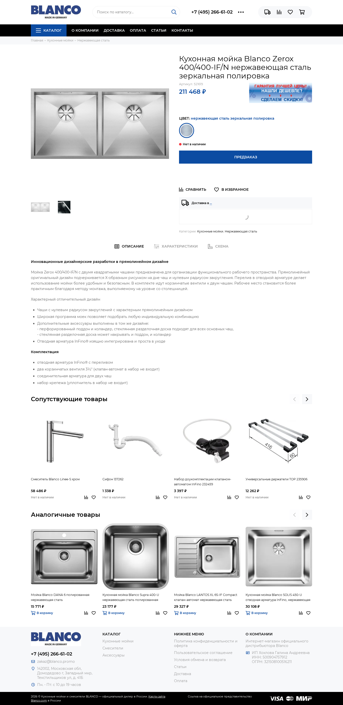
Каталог (52, 30)
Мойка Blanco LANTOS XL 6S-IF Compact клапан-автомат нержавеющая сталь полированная (205, 597)
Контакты (182, 30)
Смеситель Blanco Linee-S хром (55, 479)
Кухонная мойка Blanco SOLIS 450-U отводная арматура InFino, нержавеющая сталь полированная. (278, 597)
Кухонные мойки (210, 231)
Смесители (112, 648)
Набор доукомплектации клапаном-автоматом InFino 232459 (202, 481)
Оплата (138, 30)
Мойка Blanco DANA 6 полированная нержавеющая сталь (60, 597)
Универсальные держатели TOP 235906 (276, 479)
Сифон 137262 (113, 479)
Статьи (158, 30)
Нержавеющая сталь (241, 231)
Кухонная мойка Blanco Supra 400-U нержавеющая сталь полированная (130, 597)
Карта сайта (156, 696)
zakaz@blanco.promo (56, 661)
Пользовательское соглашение (203, 652)
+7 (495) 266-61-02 (212, 12)
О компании (85, 30)
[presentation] (295, 399)
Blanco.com (39, 700)
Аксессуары (113, 655)
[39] (186, 130)
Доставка (114, 30)
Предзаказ (245, 157)
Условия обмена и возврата (200, 659)
